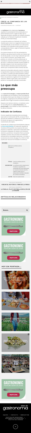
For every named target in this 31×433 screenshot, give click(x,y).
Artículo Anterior (15, 182)
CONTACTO (14, 414)
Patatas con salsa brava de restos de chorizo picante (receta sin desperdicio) (15, 279)
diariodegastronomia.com (7, 25)
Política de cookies (16, 419)
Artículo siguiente (15, 187)
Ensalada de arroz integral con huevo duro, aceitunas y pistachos (15, 342)
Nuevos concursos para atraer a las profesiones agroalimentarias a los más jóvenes (15, 321)
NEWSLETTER (25, 414)
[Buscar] (29, 1)
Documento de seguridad (14, 418)
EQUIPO (5, 414)
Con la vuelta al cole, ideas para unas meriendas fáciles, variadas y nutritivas (15, 300)
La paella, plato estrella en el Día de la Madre (15, 190)
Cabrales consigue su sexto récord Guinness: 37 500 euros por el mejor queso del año (15, 363)
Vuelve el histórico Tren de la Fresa (16, 184)
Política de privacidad (14, 417)
